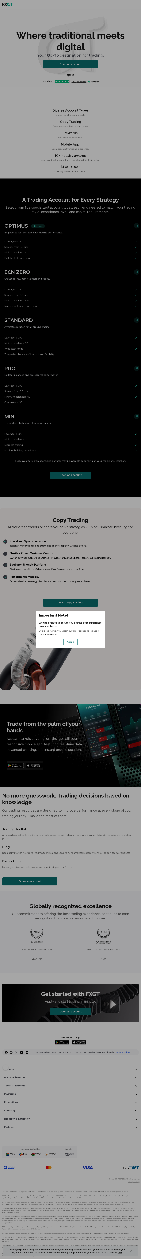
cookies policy (50, 634)
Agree (70, 642)
